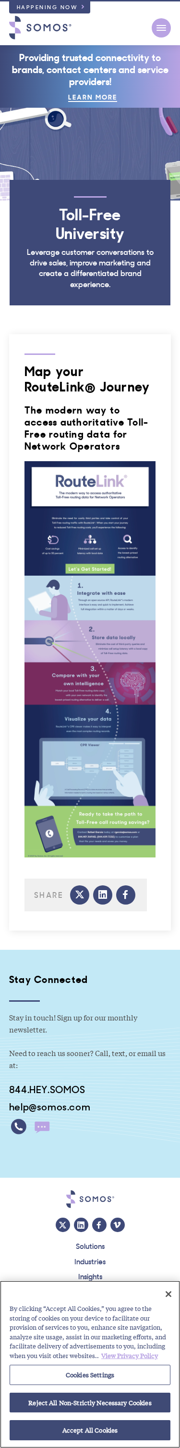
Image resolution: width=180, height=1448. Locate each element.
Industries (90, 1261)
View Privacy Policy (129, 1355)
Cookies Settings (90, 1374)
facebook (125, 895)
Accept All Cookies (90, 1430)
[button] (161, 28)
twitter (79, 895)
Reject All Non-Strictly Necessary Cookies (89, 1402)
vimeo (117, 1225)
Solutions (90, 1245)
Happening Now (47, 7)
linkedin (102, 895)
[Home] (40, 27)
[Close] (168, 1294)
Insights (90, 1276)
